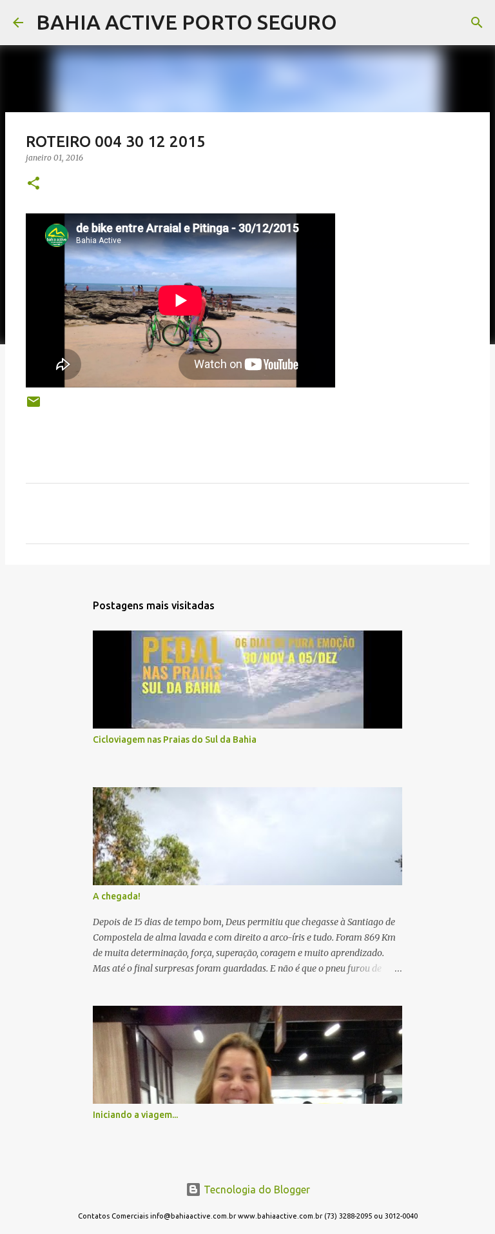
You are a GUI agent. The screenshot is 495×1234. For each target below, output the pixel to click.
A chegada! (117, 896)
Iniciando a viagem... (135, 1115)
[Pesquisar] (355, 22)
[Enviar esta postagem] (33, 406)
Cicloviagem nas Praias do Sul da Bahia (175, 739)
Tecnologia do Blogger (255, 1189)
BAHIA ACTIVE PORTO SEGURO (186, 22)
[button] (33, 184)
